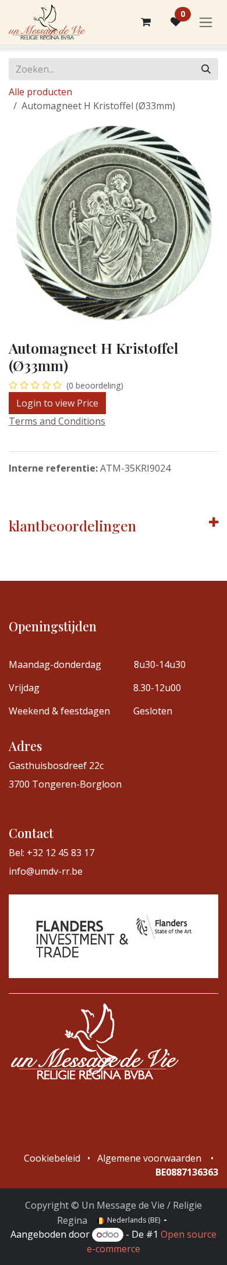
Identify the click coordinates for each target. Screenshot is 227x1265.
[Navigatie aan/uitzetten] (205, 22)
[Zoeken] (206, 69)
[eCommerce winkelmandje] (145, 22)
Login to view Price (57, 403)
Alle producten (40, 91)
